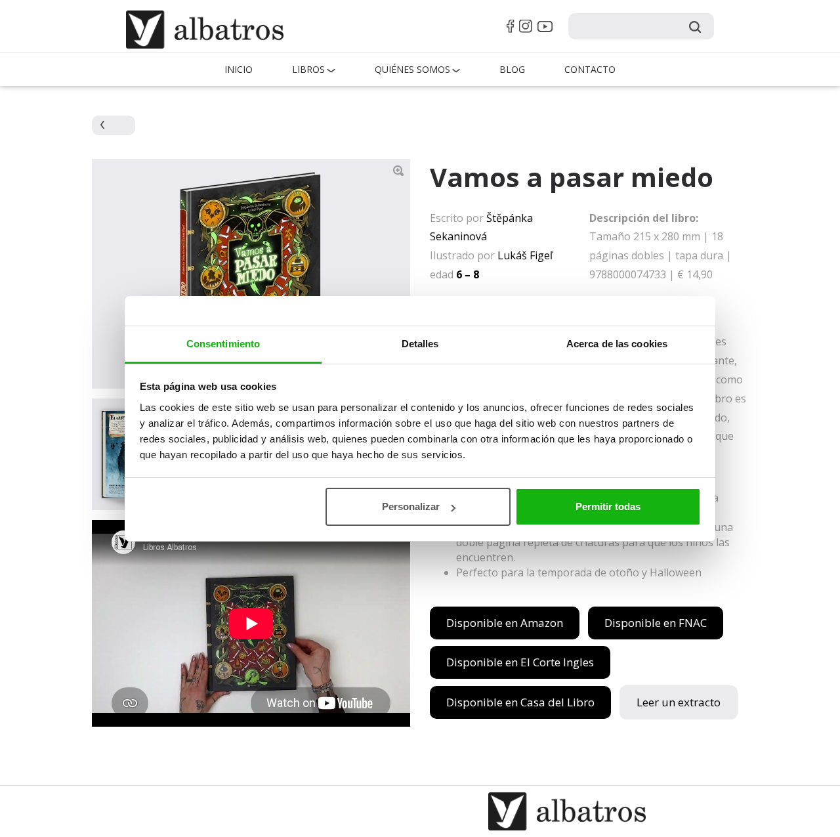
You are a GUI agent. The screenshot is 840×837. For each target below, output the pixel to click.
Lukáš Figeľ (525, 255)
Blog (512, 69)
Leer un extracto (679, 702)
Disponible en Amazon (504, 622)
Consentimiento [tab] (223, 343)
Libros (308, 69)
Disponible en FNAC (655, 622)
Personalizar (411, 506)
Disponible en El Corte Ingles (520, 662)
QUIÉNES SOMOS (412, 69)
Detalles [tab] (420, 343)
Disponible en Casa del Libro (520, 702)
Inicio (238, 69)
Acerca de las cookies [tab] (616, 343)
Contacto (590, 69)
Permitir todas (608, 506)
